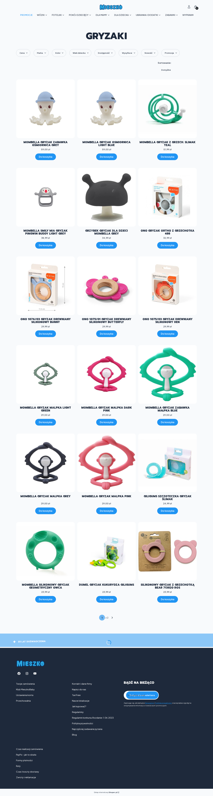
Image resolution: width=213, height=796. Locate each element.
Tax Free (76, 695)
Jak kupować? (79, 706)
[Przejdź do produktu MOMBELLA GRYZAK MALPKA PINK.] (106, 463)
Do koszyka (45, 156)
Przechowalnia (23, 700)
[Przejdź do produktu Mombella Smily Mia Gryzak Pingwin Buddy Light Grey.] (45, 197)
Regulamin (149, 703)
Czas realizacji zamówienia (29, 749)
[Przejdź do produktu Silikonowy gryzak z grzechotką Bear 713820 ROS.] (167, 551)
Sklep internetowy (105, 792)
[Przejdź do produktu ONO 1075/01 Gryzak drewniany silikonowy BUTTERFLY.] (106, 285)
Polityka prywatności (82, 723)
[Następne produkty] (112, 617)
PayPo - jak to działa (26, 754)
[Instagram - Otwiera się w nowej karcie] (27, 673)
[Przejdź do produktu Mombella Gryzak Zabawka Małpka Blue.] (167, 374)
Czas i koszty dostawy (27, 771)
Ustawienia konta (24, 695)
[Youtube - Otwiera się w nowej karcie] (35, 673)
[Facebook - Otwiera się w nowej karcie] (19, 673)
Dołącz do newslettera (142, 695)
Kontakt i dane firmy (82, 683)
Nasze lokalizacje (80, 700)
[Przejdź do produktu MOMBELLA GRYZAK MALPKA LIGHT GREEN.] (45, 374)
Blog (74, 734)
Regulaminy (78, 712)
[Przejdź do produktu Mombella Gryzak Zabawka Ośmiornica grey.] (45, 108)
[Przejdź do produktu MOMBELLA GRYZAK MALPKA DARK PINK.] (106, 374)
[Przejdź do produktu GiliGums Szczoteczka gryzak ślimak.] (167, 463)
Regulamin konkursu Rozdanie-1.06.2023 (93, 717)
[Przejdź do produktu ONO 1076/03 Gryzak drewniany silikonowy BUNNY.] (45, 285)
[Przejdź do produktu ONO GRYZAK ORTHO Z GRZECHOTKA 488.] (167, 197)
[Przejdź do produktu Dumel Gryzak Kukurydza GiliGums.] (106, 551)
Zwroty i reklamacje (26, 777)
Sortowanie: (164, 62)
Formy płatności (24, 760)
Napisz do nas (79, 689)
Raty (18, 766)
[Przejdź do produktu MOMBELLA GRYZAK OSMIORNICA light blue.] (106, 108)
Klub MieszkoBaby (25, 689)
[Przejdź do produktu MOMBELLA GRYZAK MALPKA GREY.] (45, 463)
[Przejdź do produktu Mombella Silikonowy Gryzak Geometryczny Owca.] (45, 551)
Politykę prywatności (163, 703)
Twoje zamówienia (25, 683)
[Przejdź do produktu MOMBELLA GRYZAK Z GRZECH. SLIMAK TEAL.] (167, 108)
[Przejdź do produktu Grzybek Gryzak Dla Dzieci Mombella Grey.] (106, 197)
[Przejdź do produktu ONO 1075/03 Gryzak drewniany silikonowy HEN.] (167, 285)
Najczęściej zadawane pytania (87, 729)
